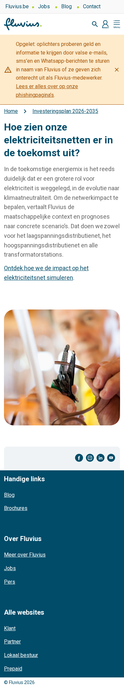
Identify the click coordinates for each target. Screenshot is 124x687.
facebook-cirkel (79, 458)
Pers (9, 582)
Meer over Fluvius (25, 555)
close (116, 69)
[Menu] (116, 24)
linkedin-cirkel (100, 458)
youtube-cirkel (111, 458)
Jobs (44, 6)
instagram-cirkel (90, 458)
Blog (66, 6)
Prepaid (13, 669)
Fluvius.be (17, 6)
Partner (12, 641)
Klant (10, 628)
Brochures (15, 508)
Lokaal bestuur (21, 655)
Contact (92, 6)
